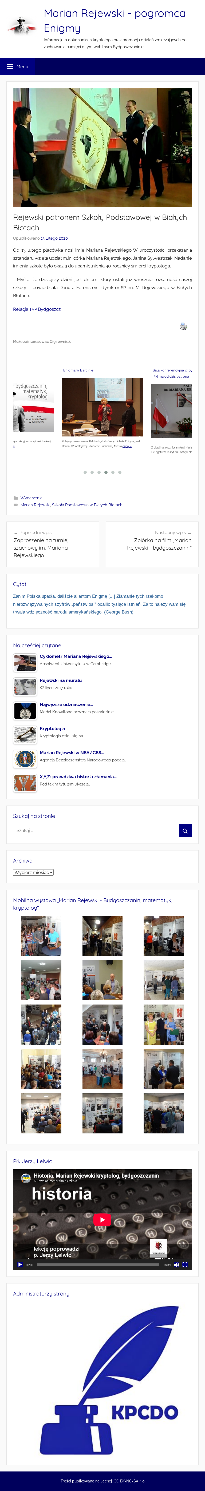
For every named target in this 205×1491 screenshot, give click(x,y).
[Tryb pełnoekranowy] (185, 1264)
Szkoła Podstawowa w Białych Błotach (87, 505)
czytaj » (127, 446)
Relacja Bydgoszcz (37, 309)
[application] (102, 1219)
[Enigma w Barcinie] (102, 408)
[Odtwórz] (20, 1264)
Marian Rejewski (35, 505)
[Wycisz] (176, 1264)
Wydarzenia (31, 498)
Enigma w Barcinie (78, 370)
